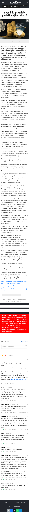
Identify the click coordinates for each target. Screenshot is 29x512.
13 (21, 41)
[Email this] (8, 510)
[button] (3, 2)
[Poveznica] (27, 2)
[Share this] (11, 510)
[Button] (5, 6)
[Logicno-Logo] (15, 2)
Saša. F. (8, 41)
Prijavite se (25, 341)
